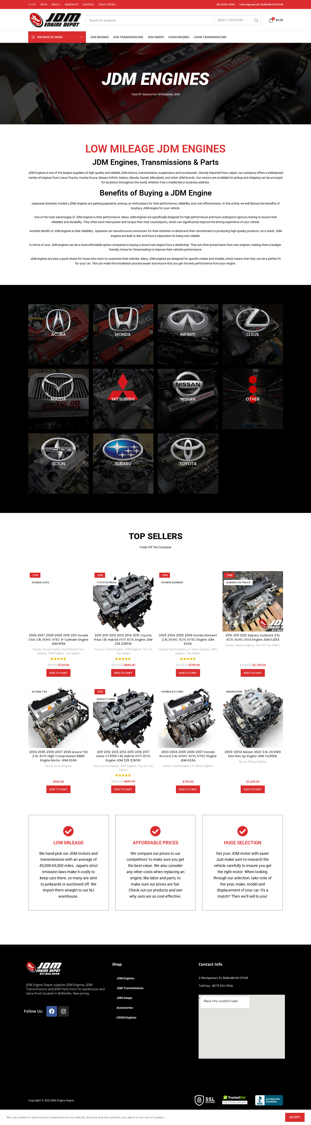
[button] (58, 673)
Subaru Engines (244, 645)
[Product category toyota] (188, 463)
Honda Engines (51, 649)
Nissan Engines (257, 761)
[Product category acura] (58, 334)
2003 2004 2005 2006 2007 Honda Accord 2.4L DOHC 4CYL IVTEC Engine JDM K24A (188, 756)
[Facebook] (51, 1011)
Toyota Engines (114, 649)
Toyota (98, 649)
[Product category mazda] (58, 399)
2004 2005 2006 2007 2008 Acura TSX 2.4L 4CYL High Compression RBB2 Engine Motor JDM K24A (58, 756)
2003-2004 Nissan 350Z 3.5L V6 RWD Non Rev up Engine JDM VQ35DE (253, 754)
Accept (294, 1117)
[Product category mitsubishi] (123, 399)
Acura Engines (63, 766)
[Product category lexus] (253, 334)
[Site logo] (55, 20)
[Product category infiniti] (188, 334)
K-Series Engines (199, 649)
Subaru (229, 645)
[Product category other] (253, 399)
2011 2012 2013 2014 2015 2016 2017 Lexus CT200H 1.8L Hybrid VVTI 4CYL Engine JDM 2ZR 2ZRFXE (123, 756)
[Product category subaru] (123, 463)
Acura (49, 766)
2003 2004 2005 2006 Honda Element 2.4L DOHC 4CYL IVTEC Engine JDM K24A (188, 639)
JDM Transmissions (129, 988)
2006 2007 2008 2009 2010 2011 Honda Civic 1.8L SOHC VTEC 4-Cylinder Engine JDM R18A (58, 639)
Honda (37, 649)
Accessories (124, 1007)
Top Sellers (72, 653)
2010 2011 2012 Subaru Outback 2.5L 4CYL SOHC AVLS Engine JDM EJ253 (253, 637)
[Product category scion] (58, 463)
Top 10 (147, 649)
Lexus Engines (110, 766)
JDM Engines (56, 653)
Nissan (243, 761)
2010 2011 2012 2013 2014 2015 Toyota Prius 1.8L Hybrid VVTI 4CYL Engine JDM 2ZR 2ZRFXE (123, 639)
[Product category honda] (123, 334)
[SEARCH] (256, 20)
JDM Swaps (124, 998)
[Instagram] (63, 1011)
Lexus (96, 766)
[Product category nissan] (188, 399)
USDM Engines (126, 1017)
